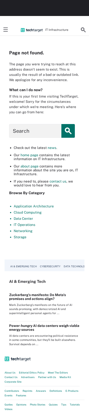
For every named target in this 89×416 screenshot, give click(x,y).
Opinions (21, 404)
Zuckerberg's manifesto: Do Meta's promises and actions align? (37, 297)
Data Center (23, 218)
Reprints (27, 391)
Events (9, 395)
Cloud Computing (28, 212)
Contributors (12, 391)
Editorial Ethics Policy (31, 372)
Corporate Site (13, 381)
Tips (63, 404)
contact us (58, 181)
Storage (20, 237)
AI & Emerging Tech (23, 266)
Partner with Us (47, 377)
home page (29, 155)
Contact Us (11, 377)
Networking (23, 231)
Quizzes (53, 404)
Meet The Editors (58, 372)
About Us (10, 372)
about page (30, 166)
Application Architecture (34, 206)
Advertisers (28, 377)
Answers (41, 391)
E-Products (72, 391)
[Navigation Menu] (5, 30)
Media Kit (65, 377)
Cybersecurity (50, 266)
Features (21, 395)
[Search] (83, 30)
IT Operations (24, 225)
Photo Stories (37, 404)
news (52, 148)
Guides (9, 404)
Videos (9, 409)
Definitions (56, 391)
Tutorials (75, 404)
